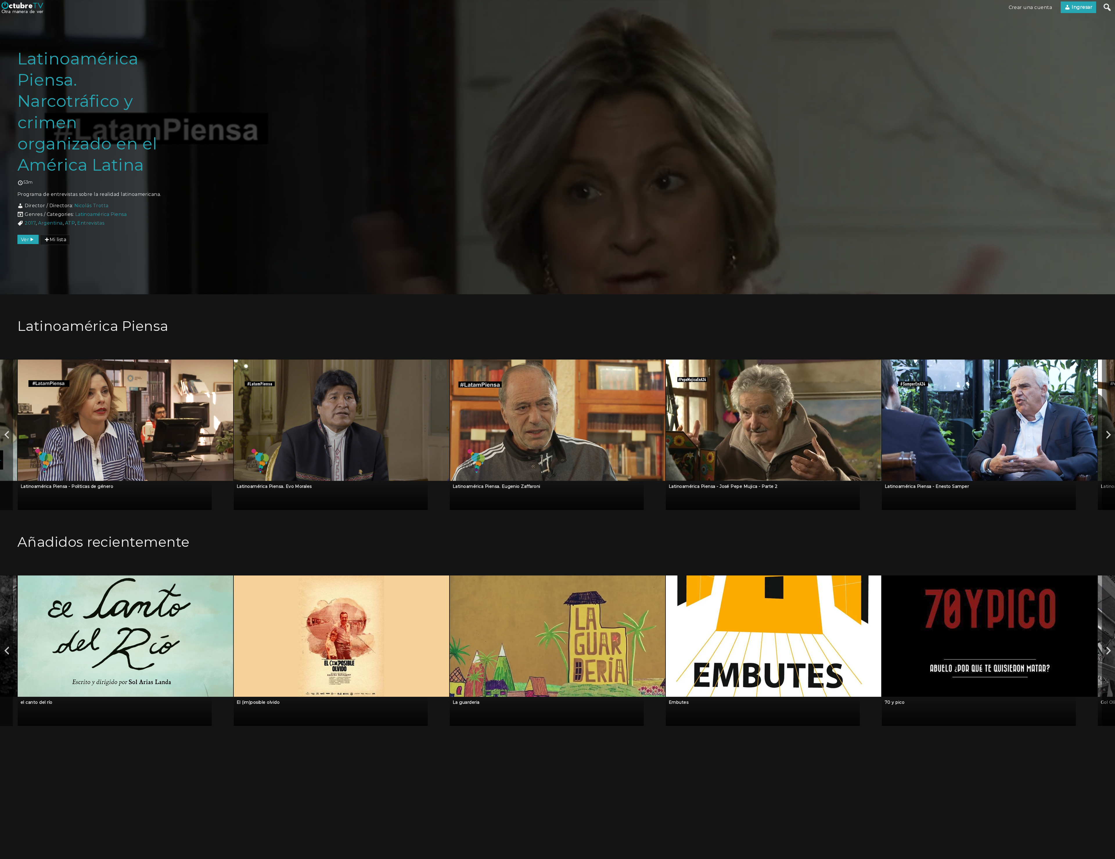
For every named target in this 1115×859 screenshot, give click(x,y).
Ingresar (1081, 7)
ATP (70, 223)
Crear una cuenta (1030, 7)
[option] (125, 435)
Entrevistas (90, 223)
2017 (30, 223)
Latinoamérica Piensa (101, 214)
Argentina (50, 223)
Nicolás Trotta (91, 205)
